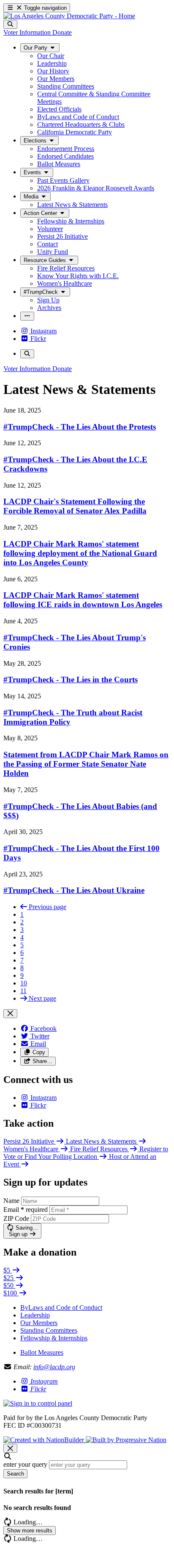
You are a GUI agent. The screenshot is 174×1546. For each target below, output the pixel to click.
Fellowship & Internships (53, 1338)
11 (23, 990)
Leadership (35, 1315)
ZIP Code (16, 1218)
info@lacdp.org (54, 1366)
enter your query (25, 1464)
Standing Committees (48, 1330)
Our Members (38, 1322)
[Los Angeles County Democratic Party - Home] (69, 16)
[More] (27, 316)
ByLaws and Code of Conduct (61, 1307)
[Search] (10, 24)
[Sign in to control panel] (37, 1403)
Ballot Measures (41, 1352)
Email (25, 1209)
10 (23, 983)
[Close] (10, 1013)
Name (11, 1200)
